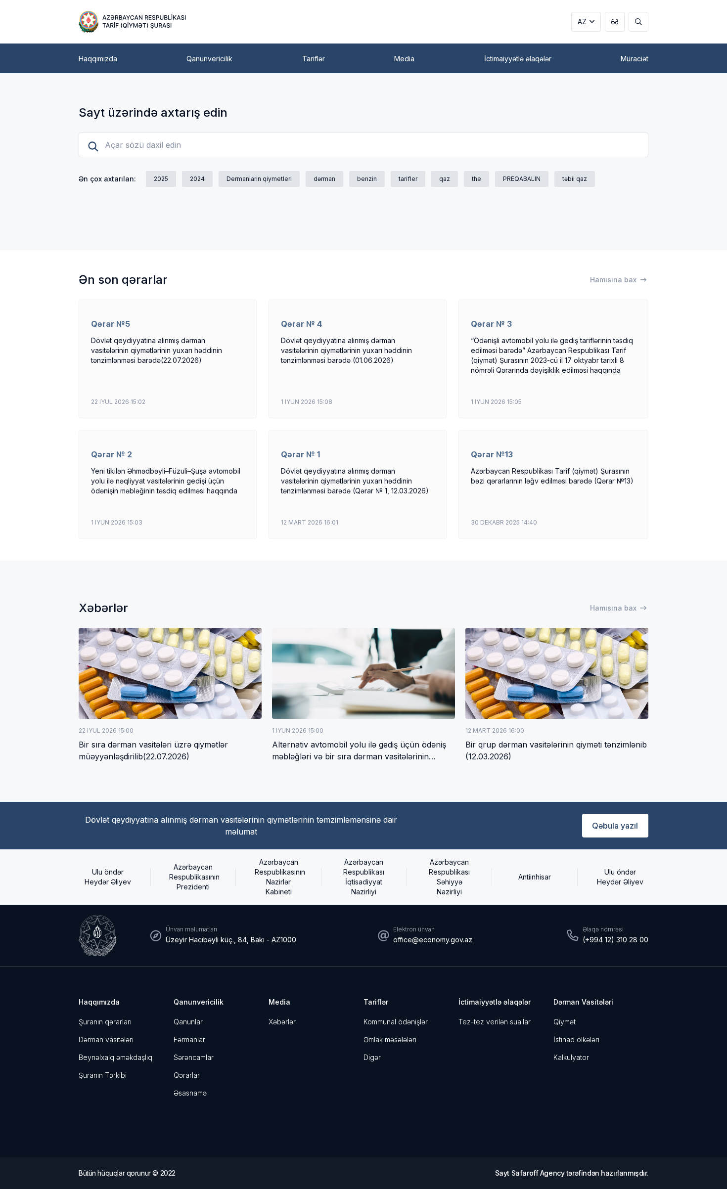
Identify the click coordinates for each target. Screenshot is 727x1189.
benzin (367, 178)
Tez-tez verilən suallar (494, 1021)
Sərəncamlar (194, 1057)
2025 (161, 178)
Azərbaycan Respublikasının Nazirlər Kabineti (278, 877)
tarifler (408, 178)
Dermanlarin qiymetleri (259, 178)
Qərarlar (187, 1075)
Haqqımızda (99, 1002)
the (476, 178)
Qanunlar (188, 1021)
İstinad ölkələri (576, 1039)
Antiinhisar (534, 877)
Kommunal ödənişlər (396, 1021)
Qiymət (564, 1021)
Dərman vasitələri (106, 1039)
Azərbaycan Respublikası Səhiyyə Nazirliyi (449, 877)
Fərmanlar (189, 1039)
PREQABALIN (522, 178)
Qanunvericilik (199, 1002)
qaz (444, 178)
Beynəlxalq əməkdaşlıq (115, 1057)
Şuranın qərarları (105, 1021)
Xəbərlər (282, 1021)
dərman (324, 178)
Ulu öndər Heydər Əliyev (108, 877)
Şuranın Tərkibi (103, 1075)
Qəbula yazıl (615, 826)
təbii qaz (574, 178)
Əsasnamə (190, 1093)
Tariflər (376, 1002)
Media (279, 1002)
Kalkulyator (571, 1057)
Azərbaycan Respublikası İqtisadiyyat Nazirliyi (363, 877)
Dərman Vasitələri (583, 1002)
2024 (197, 178)
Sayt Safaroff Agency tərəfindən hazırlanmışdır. (571, 1173)
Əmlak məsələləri (390, 1039)
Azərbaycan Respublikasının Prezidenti (193, 877)
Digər (372, 1057)
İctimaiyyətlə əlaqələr (494, 1002)
